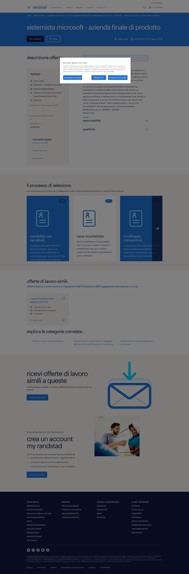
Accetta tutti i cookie (117, 77)
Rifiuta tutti (98, 77)
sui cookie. (111, 71)
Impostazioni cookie (72, 77)
